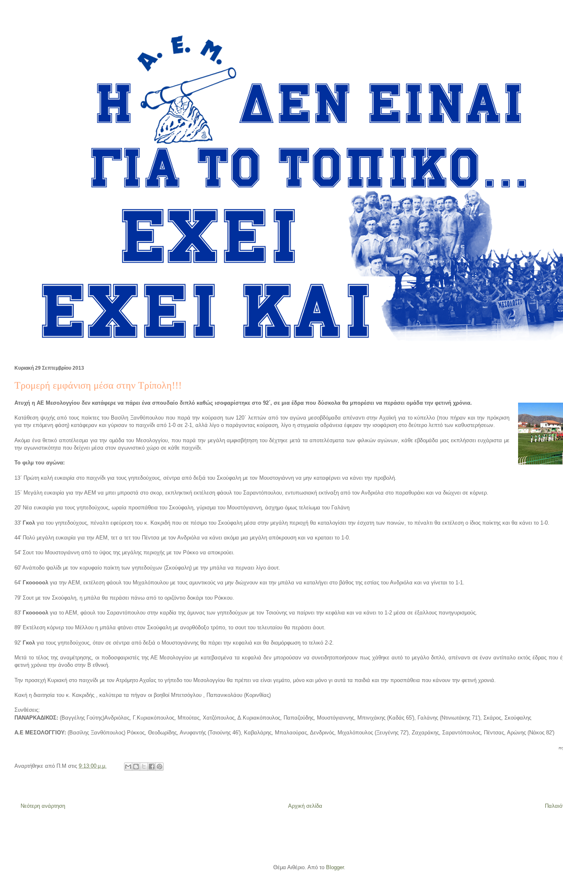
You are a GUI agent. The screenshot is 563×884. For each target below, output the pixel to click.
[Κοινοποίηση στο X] (144, 766)
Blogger (335, 867)
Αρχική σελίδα (305, 806)
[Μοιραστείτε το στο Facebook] (152, 766)
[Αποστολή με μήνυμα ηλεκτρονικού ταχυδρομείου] (128, 766)
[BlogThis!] (136, 766)
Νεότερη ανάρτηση (43, 806)
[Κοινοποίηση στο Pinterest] (159, 766)
